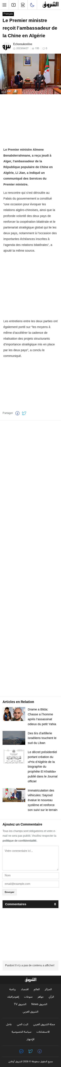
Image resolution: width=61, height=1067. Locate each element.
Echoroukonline (22, 44)
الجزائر (48, 989)
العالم (37, 989)
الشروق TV (20, 1004)
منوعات (28, 997)
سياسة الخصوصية (21, 1032)
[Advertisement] (30, 120)
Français (8, 14)
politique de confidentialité (19, 841)
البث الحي (22, 1024)
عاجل (9, 1024)
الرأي (51, 997)
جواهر (41, 997)
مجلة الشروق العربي (44, 1024)
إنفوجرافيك (13, 997)
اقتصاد (25, 989)
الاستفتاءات (43, 1032)
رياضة (12, 989)
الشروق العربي (30, 1012)
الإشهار (30, 1039)
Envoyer (9, 892)
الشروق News (39, 1004)
